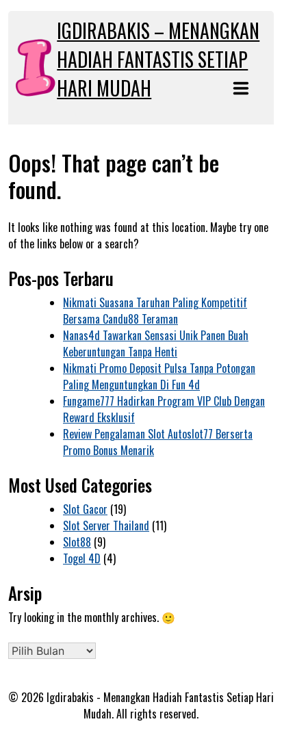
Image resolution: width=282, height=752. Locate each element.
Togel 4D (82, 558)
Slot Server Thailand (106, 525)
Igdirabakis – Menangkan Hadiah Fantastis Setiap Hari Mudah (158, 59)
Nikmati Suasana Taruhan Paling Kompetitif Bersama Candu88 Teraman (155, 310)
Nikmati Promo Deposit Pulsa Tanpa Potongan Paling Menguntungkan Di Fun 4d (159, 376)
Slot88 (77, 542)
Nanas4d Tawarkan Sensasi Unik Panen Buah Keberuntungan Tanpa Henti (155, 343)
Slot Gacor (85, 509)
